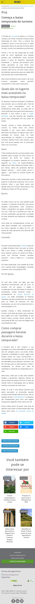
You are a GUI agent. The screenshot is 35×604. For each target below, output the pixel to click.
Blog (21, 6)
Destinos (10, 28)
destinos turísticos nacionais (10, 440)
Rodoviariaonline (20, 2)
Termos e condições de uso (17, 555)
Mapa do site (17, 585)
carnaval (14, 36)
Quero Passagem (21, 593)
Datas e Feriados (29, 6)
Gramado (24, 246)
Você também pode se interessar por (17, 464)
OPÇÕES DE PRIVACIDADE (17, 561)
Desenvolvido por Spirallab (17, 597)
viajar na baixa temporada (10, 450)
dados (14, 163)
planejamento (19, 397)
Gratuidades (17, 552)
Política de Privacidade (17, 558)
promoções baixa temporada (10, 445)
